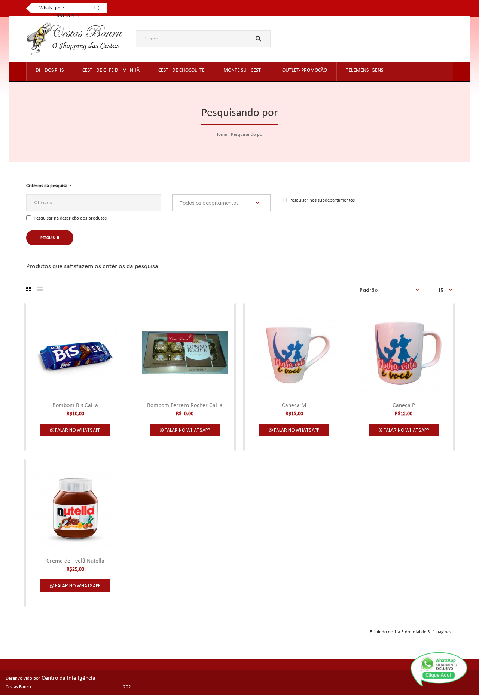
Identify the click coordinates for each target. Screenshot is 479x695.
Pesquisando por (247, 134)
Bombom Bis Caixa (75, 405)
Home (221, 134)
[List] (40, 290)
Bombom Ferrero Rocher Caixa (185, 405)
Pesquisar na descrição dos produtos (70, 218)
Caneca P (404, 405)
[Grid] (28, 290)
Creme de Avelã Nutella (75, 561)
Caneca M (294, 405)
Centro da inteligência (68, 678)
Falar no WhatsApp (77, 430)
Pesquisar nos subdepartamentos (322, 200)
